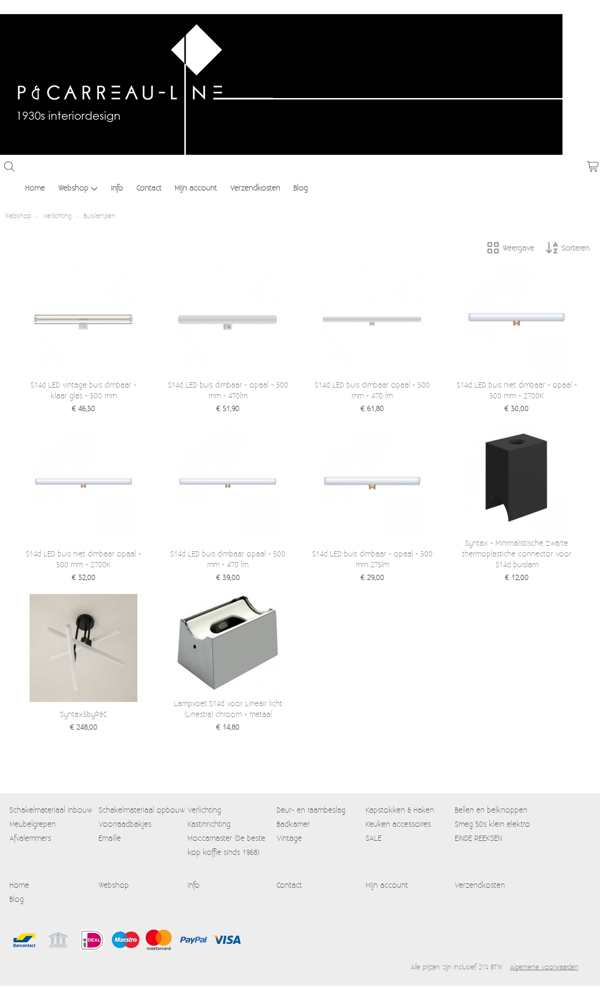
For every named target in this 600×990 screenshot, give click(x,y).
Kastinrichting (209, 823)
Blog (300, 187)
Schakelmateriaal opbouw (141, 809)
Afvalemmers (30, 837)
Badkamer (293, 823)
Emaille (109, 837)
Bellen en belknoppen (491, 809)
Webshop (73, 187)
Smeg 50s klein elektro (492, 823)
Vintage (289, 837)
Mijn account (196, 187)
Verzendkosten (255, 187)
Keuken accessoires (398, 823)
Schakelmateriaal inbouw (50, 809)
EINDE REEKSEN (478, 837)
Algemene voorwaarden (544, 967)
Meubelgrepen (32, 823)
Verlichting (57, 216)
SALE (374, 837)
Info (117, 187)
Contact (149, 187)
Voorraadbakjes (124, 823)
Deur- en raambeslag (311, 809)
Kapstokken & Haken (400, 809)
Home (35, 187)
